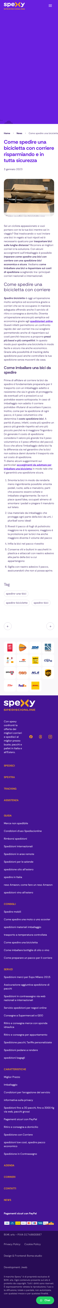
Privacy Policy (12, 1244)
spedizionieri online (41, 321)
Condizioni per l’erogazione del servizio (27, 1092)
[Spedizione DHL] (35, 686)
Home (7, 133)
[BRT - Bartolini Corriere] (10, 648)
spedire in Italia (13, 877)
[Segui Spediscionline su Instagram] (50, 737)
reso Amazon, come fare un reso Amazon (28, 884)
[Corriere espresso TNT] (23, 673)
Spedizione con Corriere (18, 1134)
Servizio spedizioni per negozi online (25, 1007)
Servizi (8, 969)
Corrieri (9, 1177)
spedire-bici (41, 602)
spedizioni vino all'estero (18, 892)
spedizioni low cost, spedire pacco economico (24, 1144)
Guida (8, 815)
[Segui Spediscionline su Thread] (40, 737)
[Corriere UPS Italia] (48, 673)
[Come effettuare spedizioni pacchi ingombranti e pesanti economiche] (8, 626)
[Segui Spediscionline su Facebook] (31, 737)
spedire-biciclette (17, 602)
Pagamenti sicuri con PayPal (20, 1119)
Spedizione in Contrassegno (20, 1154)
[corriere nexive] (23, 648)
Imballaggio (10, 1084)
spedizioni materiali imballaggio (22, 927)
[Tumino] (48, 648)
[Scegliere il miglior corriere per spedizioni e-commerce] (50, 626)
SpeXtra (9, 777)
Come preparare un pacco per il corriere (28, 957)
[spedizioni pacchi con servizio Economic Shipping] (35, 660)
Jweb (24, 1267)
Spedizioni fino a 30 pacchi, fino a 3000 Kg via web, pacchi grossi (29, 1109)
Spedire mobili (12, 911)
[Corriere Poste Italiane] (48, 660)
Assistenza (11, 800)
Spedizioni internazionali (18, 846)
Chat (47, 1300)
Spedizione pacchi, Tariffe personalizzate (28, 1042)
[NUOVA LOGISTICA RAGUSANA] (35, 673)
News (19, 133)
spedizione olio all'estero (19, 869)
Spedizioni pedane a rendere (21, 1050)
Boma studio (34, 1255)
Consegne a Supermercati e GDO (23, 1015)
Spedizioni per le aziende (18, 861)
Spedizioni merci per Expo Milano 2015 (27, 977)
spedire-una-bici (16, 593)
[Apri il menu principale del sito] (50, 6)
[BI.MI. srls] (14, 6)
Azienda (9, 1165)
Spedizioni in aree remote (19, 854)
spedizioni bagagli (14, 1057)
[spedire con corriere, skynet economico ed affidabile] (10, 686)
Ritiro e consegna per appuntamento (25, 1034)
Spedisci (9, 765)
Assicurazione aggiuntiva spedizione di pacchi (26, 986)
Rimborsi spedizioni (15, 838)
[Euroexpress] (23, 660)
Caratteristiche (15, 1069)
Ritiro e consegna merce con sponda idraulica (25, 1025)
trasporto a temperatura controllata (25, 934)
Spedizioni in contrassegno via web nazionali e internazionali (24, 998)
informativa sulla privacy (18, 1100)
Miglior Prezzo (12, 1077)
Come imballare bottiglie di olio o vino (26, 950)
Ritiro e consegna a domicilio (21, 1127)
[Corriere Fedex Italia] (23, 686)
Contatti (10, 1188)
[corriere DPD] (10, 673)
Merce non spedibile (16, 823)
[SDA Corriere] (35, 648)
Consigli (10, 904)
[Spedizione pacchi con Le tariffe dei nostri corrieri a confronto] (10, 660)
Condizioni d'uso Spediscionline (23, 831)
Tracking (10, 788)
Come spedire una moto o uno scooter (27, 919)
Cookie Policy (32, 1244)
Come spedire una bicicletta (21, 942)
